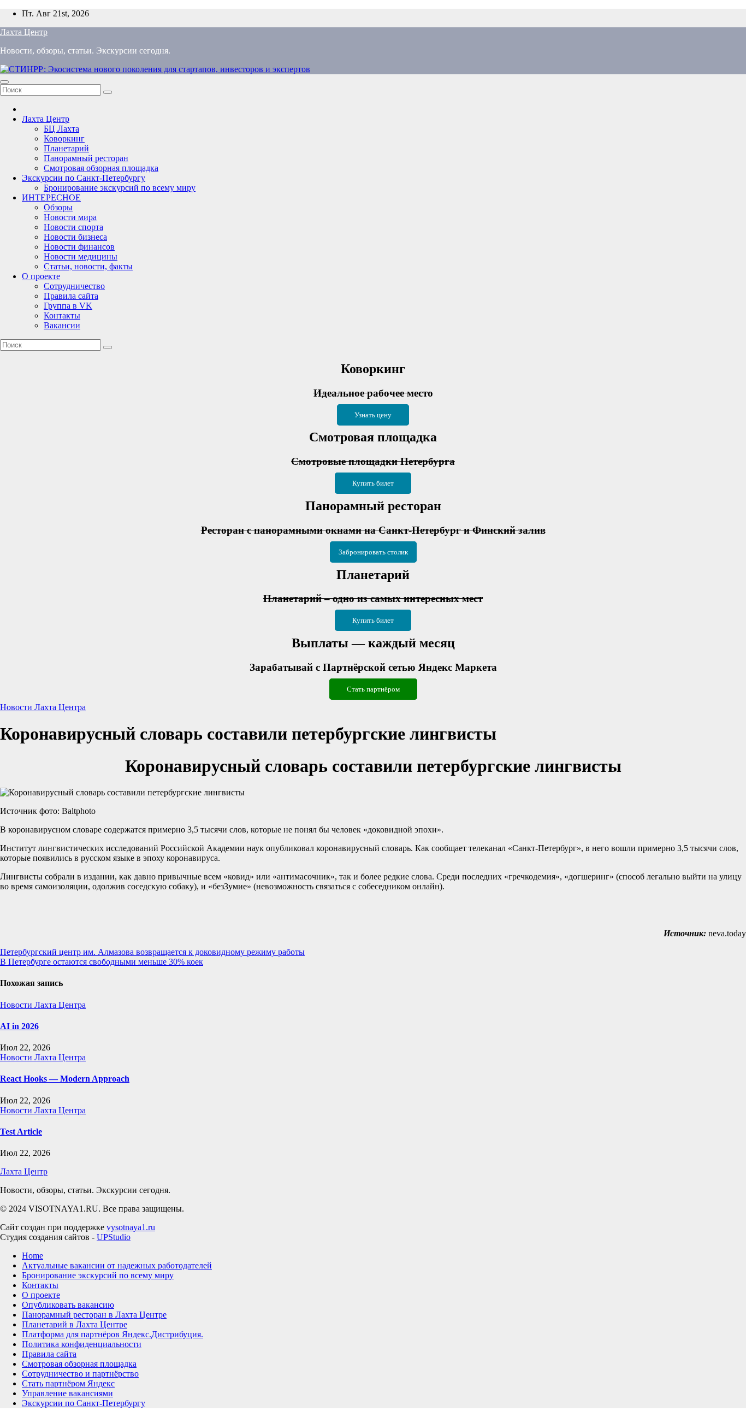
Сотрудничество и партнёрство (80, 1373)
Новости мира (70, 217)
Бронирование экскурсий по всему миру (120, 187)
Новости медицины (80, 256)
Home (32, 1255)
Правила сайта (71, 295)
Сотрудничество (74, 286)
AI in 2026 (19, 1026)
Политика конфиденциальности (81, 1344)
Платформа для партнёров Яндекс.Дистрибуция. (112, 1334)
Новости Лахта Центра (43, 707)
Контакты (62, 315)
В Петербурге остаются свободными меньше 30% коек (101, 961)
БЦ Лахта (61, 128)
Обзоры (58, 207)
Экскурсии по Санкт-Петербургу (83, 177)
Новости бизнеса (75, 236)
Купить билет (373, 483)
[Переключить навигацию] (4, 82)
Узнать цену (373, 415)
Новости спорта (73, 227)
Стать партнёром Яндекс (68, 1383)
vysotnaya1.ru (130, 1227)
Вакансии (62, 325)
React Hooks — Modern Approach (64, 1078)
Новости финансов (79, 246)
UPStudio (114, 1237)
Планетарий (66, 148)
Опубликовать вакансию (68, 1304)
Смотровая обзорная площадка (101, 168)
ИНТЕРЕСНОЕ (51, 197)
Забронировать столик (373, 552)
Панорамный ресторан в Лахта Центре (94, 1314)
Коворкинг (64, 138)
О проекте (41, 276)
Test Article (21, 1131)
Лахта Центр (24, 32)
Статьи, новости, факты (88, 266)
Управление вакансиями (67, 1393)
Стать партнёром (373, 689)
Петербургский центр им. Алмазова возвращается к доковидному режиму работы (152, 952)
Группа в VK (68, 305)
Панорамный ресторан (86, 158)
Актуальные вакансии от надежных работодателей (117, 1265)
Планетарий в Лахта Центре (74, 1324)
